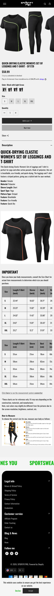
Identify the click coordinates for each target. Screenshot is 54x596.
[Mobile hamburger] (4, 4)
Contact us (8, 527)
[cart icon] (49, 3)
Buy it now (27, 127)
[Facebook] (7, 553)
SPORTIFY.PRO (23, 564)
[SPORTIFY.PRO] (27, 4)
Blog (6, 538)
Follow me (10, 548)
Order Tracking (10, 522)
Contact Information (12, 503)
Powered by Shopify (36, 564)
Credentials (9, 507)
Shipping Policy (10, 490)
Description (7, 145)
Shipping (4, 75)
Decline (18, 590)
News (6, 542)
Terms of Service (11, 494)
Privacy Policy (10, 499)
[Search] (45, 3)
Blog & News (11, 533)
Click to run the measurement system (22, 392)
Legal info (9, 481)
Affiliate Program (11, 518)
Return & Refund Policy (13, 486)
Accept (31, 590)
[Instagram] (11, 553)
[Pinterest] (16, 553)
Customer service (14, 513)
